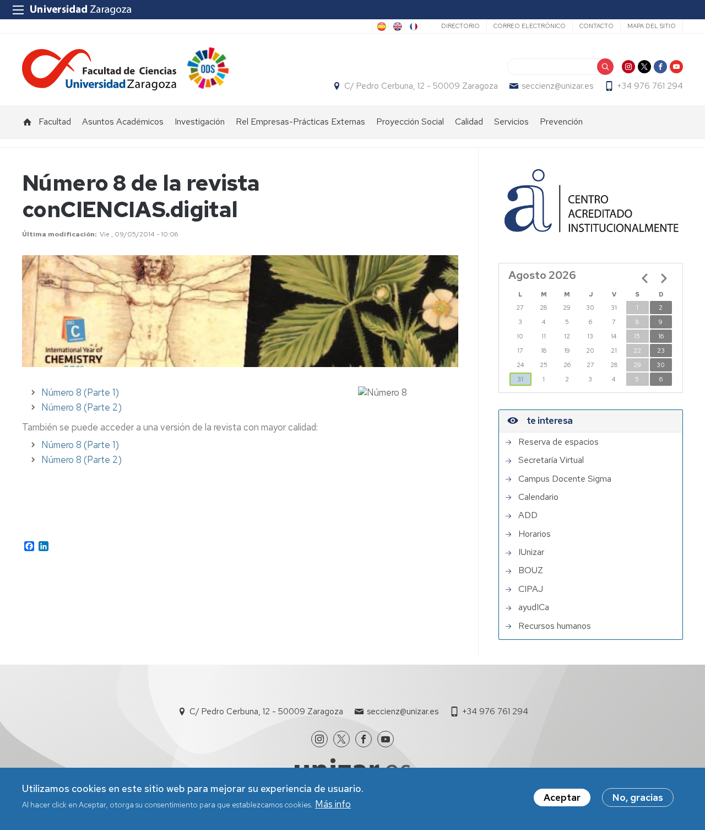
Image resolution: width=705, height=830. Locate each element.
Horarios (534, 534)
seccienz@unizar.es (557, 85)
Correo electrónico (530, 26)
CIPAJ (530, 589)
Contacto (596, 26)
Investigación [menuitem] (200, 121)
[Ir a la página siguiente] (663, 278)
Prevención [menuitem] (561, 121)
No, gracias (637, 797)
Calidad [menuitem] (469, 121)
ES (380, 26)
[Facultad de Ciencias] (99, 69)
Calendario (538, 497)
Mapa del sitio (651, 26)
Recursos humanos (554, 626)
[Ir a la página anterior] (645, 278)
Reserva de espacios (558, 442)
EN (396, 26)
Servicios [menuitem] (511, 121)
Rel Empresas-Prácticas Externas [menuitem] (300, 121)
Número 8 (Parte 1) (80, 392)
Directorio (460, 26)
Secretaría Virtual (551, 460)
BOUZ (530, 570)
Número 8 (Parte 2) (81, 407)
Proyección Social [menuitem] (410, 121)
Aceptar (562, 797)
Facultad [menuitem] (55, 121)
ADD (528, 515)
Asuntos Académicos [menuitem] (123, 121)
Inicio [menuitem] (27, 122)
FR (412, 26)
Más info (333, 805)
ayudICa (533, 607)
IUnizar (531, 552)
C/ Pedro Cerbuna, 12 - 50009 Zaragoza (421, 85)
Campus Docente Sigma (564, 479)
